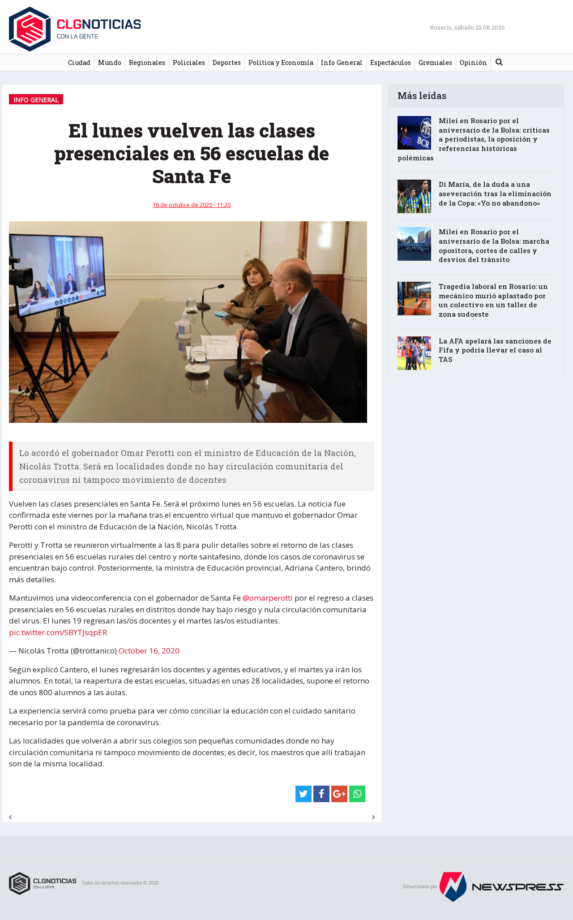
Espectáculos (390, 62)
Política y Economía (280, 62)
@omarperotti (268, 598)
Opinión (473, 62)
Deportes (227, 62)
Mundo (109, 62)
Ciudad (79, 62)
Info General (342, 62)
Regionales (147, 62)
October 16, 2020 (149, 650)
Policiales (189, 62)
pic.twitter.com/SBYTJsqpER (58, 632)
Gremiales (435, 62)
